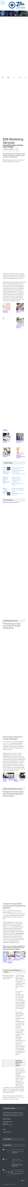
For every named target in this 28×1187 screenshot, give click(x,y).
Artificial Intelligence (16, 473)
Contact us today (19, 1097)
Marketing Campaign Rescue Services (20, 456)
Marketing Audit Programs (6, 456)
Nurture (9, 926)
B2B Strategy (16, 483)
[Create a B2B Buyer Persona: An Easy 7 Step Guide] (6, 1162)
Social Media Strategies (16, 780)
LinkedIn (15, 1173)
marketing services (10, 153)
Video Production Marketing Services (20, 326)
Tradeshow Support (22, 779)
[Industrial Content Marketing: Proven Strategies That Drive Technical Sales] (6, 480)
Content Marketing (5, 430)
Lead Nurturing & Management (17, 958)
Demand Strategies (22, 958)
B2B (12, 483)
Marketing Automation (5, 311)
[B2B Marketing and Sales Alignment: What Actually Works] (6, 491)
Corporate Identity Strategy (5, 780)
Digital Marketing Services (20, 311)
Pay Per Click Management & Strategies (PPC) (11, 960)
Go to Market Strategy (6, 441)
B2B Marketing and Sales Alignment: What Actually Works (18, 490)
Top (22, 1180)
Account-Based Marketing (19, 441)
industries (18, 1029)
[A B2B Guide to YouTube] (6, 1152)
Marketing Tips (15, 1152)
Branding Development (11, 779)
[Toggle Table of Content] (15, 150)
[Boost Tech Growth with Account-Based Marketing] (6, 1173)
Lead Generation (20, 1151)
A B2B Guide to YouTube (17, 1149)
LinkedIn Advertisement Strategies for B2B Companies (6, 959)
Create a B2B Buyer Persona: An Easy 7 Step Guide (17, 1161)
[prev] (8, 468)
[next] (8, 493)
